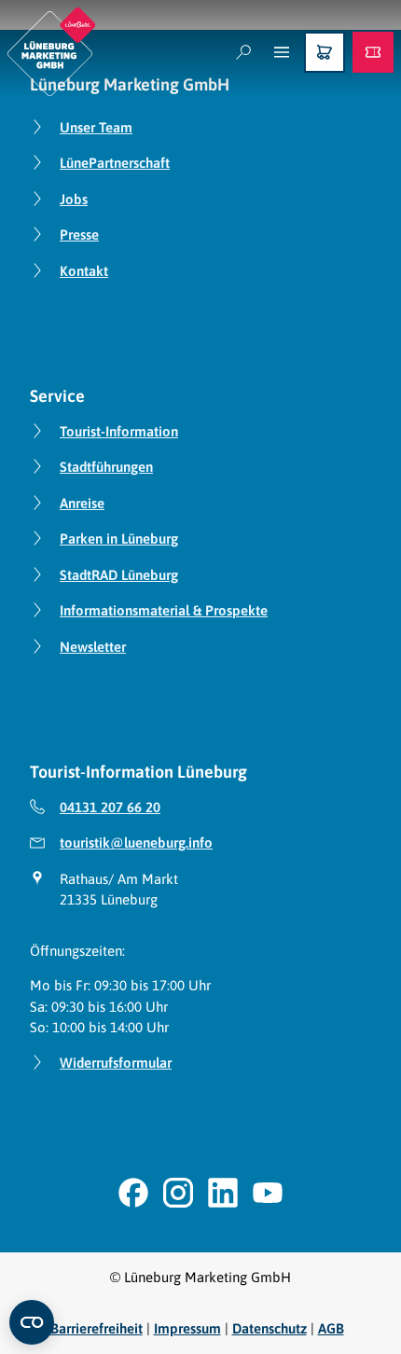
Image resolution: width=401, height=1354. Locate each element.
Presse (79, 234)
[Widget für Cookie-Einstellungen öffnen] (31, 1322)
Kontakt (84, 271)
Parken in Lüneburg (119, 538)
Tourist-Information (119, 431)
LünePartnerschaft (115, 163)
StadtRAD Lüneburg (119, 575)
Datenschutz (269, 1328)
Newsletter (93, 647)
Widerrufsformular (116, 1063)
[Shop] (324, 52)
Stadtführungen (106, 467)
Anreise (82, 503)
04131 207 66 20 (110, 807)
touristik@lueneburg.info (136, 842)
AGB (331, 1328)
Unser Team (96, 127)
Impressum (187, 1328)
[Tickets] (373, 52)
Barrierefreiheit (96, 1328)
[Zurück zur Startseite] (51, 51)
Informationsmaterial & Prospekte (164, 610)
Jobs (74, 199)
